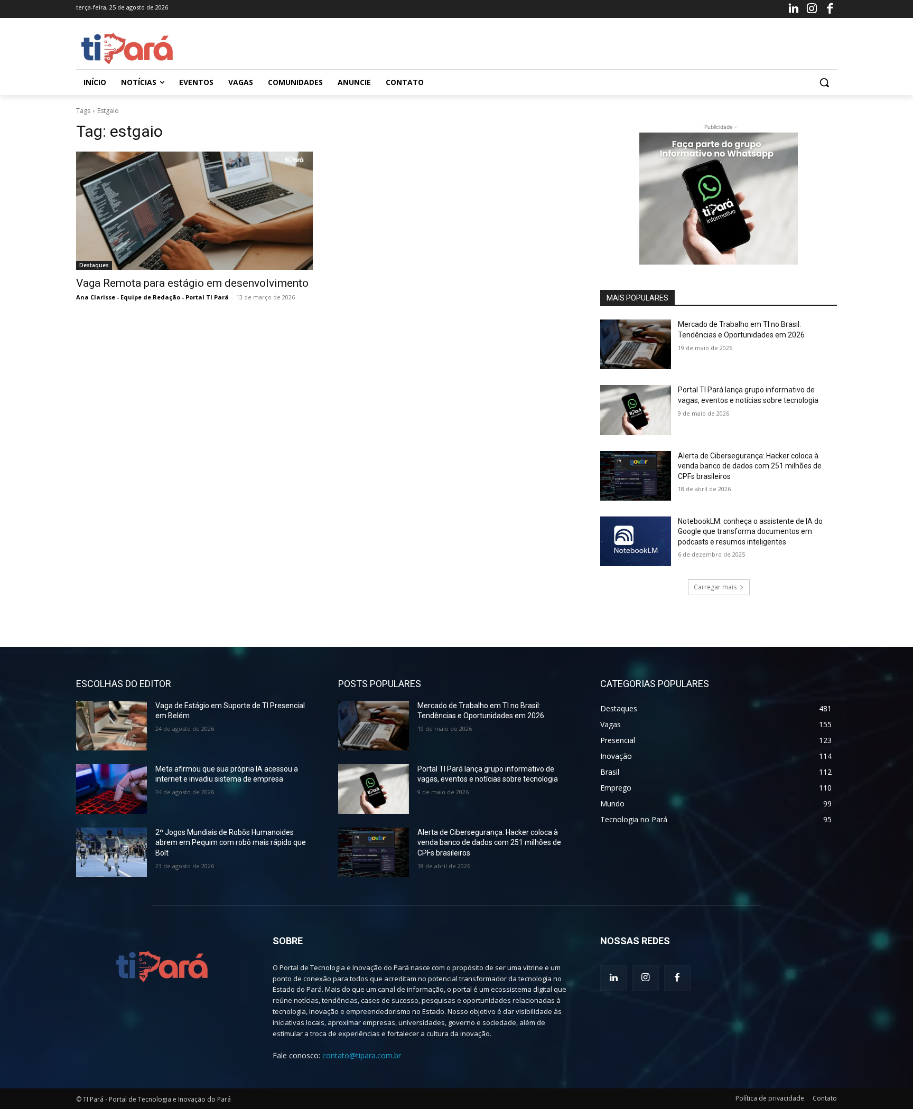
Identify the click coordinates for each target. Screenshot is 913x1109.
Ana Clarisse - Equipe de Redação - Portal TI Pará (152, 297)
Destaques (94, 265)
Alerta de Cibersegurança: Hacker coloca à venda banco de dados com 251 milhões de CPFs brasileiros (750, 466)
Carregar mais (715, 586)
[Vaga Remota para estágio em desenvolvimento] (194, 211)
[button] (824, 82)
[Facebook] (830, 9)
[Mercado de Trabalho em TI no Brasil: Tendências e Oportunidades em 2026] (635, 344)
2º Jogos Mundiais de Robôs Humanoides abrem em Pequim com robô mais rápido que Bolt (230, 842)
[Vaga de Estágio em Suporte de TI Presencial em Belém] (111, 725)
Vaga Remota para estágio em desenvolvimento (192, 283)
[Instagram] (811, 9)
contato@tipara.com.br (361, 1055)
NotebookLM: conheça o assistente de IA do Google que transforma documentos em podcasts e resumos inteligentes (750, 531)
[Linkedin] (793, 9)
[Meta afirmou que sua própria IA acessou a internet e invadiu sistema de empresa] (111, 789)
